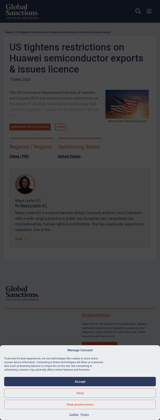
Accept (80, 382)
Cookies (74, 414)
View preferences (80, 404)
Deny (80, 393)
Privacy (85, 414)
